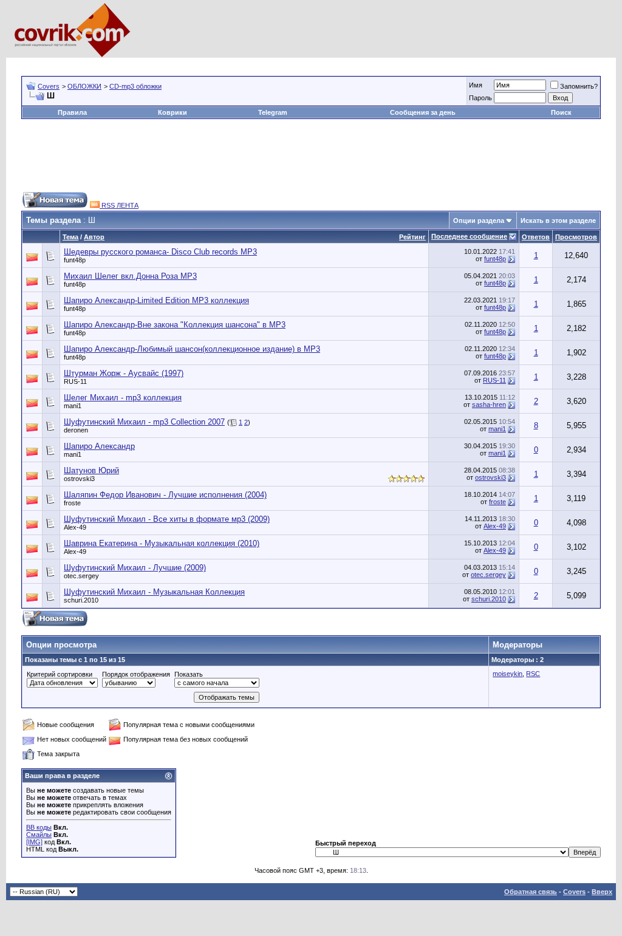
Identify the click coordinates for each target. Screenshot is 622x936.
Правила (72, 112)
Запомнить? (579, 86)
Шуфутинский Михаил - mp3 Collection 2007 (144, 421)
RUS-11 (75, 381)
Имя (475, 85)
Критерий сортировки (59, 674)
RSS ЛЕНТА (119, 205)
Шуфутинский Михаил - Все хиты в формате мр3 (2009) (167, 519)
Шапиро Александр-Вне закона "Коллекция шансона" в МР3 (174, 324)
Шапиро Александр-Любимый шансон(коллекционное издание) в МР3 (192, 349)
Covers (49, 86)
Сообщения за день (423, 112)
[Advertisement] (242, 62)
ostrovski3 (79, 478)
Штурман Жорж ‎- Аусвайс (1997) (123, 373)
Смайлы (39, 834)
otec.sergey (81, 575)
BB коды (39, 827)
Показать (188, 674)
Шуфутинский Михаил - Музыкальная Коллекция (154, 591)
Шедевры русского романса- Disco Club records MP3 (160, 251)
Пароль (480, 97)
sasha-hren (489, 404)
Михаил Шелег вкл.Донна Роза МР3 (130, 276)
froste (72, 503)
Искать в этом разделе (558, 220)
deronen (76, 430)
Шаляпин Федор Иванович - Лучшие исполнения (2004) (165, 494)
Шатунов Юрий (91, 470)
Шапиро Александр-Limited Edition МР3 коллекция (156, 300)
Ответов (536, 237)
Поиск (561, 112)
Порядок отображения (136, 674)
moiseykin (507, 673)
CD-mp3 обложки (135, 86)
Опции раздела (478, 220)
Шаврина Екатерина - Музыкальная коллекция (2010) (161, 543)
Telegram (272, 112)
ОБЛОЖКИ (84, 86)
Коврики (172, 112)
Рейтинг (412, 237)
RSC (533, 673)
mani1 (72, 405)
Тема (70, 237)
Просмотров (576, 237)
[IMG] (34, 841)
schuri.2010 (81, 600)
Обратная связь (530, 891)
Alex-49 (75, 527)
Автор (94, 237)
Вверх (602, 891)
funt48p (75, 260)
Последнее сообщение (469, 236)
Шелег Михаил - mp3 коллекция (123, 397)
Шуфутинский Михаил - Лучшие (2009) (135, 567)
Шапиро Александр (99, 446)
